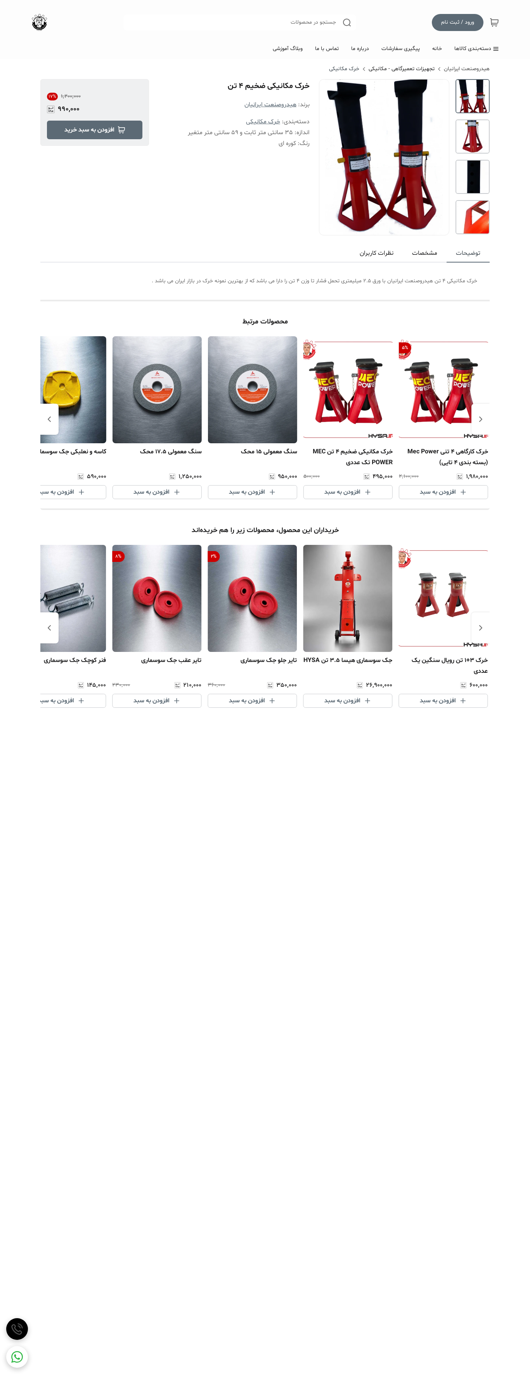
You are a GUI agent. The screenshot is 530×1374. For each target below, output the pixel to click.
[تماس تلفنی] (17, 1329)
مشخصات (424, 253)
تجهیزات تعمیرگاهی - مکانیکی (402, 69)
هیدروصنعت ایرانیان (467, 69)
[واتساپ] (17, 1357)
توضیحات (468, 253)
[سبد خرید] (494, 22)
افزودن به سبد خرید (89, 130)
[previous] (480, 419)
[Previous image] (330, 157)
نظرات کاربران (376, 253)
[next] (49, 419)
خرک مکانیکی (344, 69)
